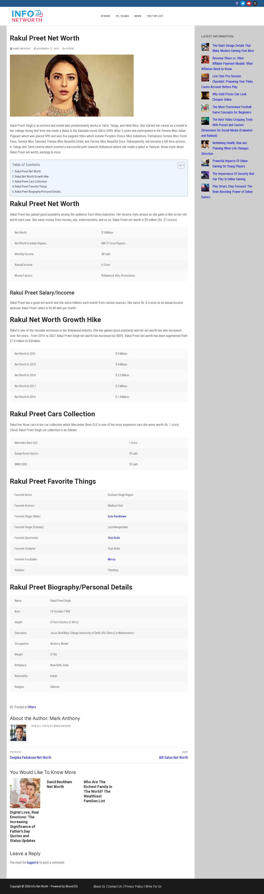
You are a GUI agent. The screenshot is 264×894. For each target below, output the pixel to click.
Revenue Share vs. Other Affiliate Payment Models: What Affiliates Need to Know (227, 63)
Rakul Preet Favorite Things (31, 186)
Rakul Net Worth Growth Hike (32, 176)
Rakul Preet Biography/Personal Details (38, 191)
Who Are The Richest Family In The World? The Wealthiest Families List (98, 791)
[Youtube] (248, 3)
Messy (112, 559)
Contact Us (115, 886)
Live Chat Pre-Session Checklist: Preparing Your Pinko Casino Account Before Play (227, 81)
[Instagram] (255, 3)
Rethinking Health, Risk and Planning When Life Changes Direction (225, 148)
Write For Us (153, 886)
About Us (99, 886)
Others (69, 48)
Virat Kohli (114, 538)
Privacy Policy (133, 886)
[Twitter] (242, 3)
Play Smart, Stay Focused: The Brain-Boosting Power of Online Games (227, 191)
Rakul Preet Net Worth (28, 171)
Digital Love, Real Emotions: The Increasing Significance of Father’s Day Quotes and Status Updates (24, 826)
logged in (33, 862)
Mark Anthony (22, 48)
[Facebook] (237, 3)
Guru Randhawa (117, 516)
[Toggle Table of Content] (179, 165)
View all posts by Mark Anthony (51, 726)
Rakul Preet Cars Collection (31, 181)
